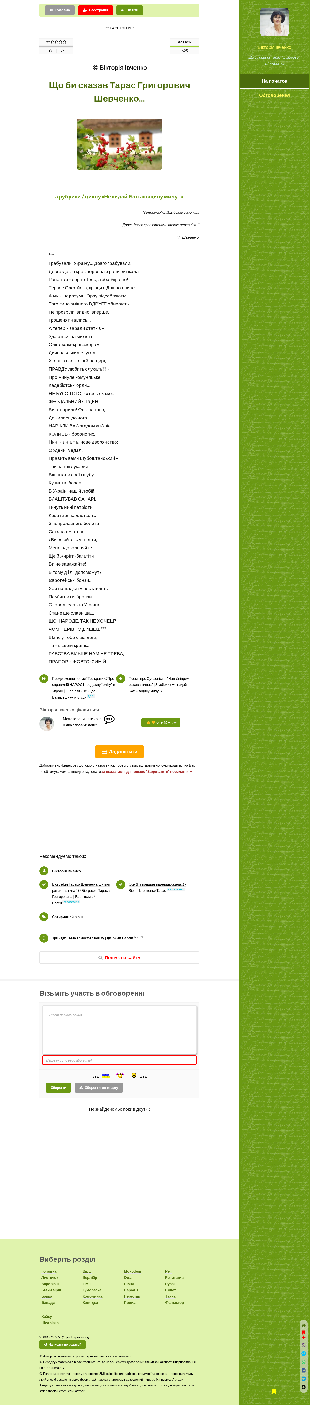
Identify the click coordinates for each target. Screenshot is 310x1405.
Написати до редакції (65, 1344)
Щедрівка (50, 1323)
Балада (48, 1302)
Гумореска (92, 1290)
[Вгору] (303, 1387)
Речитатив (174, 1278)
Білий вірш (51, 1290)
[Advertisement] (119, 818)
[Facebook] (303, 1370)
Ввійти (132, 10)
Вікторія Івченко (274, 47)
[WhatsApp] (303, 1362)
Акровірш (50, 1284)
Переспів (132, 1296)
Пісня (129, 1284)
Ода (127, 1278)
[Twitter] (303, 1379)
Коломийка (92, 1296)
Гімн (87, 1284)
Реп (168, 1271)
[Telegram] (303, 1353)
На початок (274, 81)
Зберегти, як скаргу (101, 1088)
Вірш (87, 1271)
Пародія (131, 1290)
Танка (170, 1296)
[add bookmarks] (303, 1334)
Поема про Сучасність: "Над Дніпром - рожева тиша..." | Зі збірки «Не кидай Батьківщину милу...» (160, 684)
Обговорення (274, 95)
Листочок (49, 1278)
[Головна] (303, 1325)
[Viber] (303, 1345)
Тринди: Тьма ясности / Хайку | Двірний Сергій (92, 938)
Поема (129, 1302)
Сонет (170, 1290)
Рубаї (170, 1284)
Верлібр (90, 1278)
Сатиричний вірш (67, 917)
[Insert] (105, 1075)
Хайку (46, 1316)
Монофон (132, 1271)
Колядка (90, 1302)
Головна (62, 10)
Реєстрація (98, 10)
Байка (46, 1296)
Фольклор (174, 1302)
